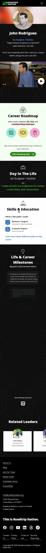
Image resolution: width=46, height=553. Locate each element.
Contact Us (6, 536)
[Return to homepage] (10, 3)
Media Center (8, 477)
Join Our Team (9, 472)
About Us (7, 463)
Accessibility (8, 486)
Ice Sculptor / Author (23, 39)
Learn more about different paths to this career (23, 238)
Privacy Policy (14, 536)
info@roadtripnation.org (13, 495)
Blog (5, 467)
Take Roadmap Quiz (21, 154)
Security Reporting (34, 536)
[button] (41, 81)
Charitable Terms (10, 481)
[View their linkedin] (23, 403)
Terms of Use (24, 536)
